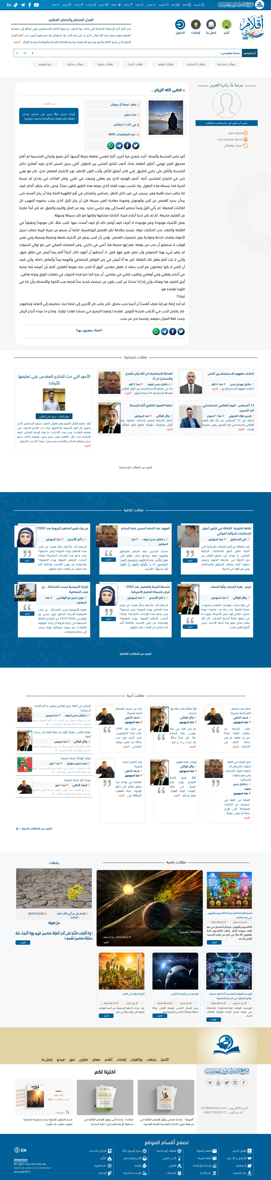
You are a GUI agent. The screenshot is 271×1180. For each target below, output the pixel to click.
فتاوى (83, 1059)
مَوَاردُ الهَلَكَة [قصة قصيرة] (76, 758)
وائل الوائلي (162, 415)
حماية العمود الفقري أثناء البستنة (151, 404)
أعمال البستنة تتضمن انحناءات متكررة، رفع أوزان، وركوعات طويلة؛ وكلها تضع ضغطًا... (147, 422)
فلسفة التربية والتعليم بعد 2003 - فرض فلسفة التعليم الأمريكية (147, 589)
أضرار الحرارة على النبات (133, 993)
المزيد (215, 388)
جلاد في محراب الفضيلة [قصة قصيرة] (129, 710)
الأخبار (165, 1059)
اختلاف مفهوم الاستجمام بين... (236, 388)
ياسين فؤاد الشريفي (240, 415)
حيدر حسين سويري (77, 763)
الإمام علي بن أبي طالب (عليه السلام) (71, 915)
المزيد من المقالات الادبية (36, 828)
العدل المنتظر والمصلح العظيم (71, 19)
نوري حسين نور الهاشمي (70, 597)
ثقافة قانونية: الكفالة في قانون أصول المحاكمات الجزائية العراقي (226, 530)
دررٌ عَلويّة (54, 922)
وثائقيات (136, 1059)
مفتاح (96, 1059)
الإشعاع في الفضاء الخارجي (184, 993)
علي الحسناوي (238, 539)
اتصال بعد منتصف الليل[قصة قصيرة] (241, 710)
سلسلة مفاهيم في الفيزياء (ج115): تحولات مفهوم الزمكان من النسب (206, 53)
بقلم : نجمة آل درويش (124, 104)
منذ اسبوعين (241, 722)
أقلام (108, 1059)
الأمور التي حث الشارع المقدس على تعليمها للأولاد (54, 379)
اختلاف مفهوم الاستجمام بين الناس (231, 373)
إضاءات (121, 1059)
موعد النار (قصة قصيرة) (77, 780)
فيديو (61, 1059)
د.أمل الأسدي (75, 539)
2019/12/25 (36, 913)
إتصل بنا (47, 1059)
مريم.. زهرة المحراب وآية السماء (231, 586)
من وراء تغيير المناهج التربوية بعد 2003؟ (62, 527)
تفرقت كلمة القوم (186, 761)
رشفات (54, 862)
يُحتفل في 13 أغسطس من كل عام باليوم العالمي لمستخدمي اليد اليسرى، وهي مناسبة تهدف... (228, 424)
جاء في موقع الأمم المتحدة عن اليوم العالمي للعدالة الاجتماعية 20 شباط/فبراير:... (147, 390)
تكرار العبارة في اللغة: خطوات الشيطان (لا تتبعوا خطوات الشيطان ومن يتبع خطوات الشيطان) (238, 770)
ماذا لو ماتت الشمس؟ (190, 931)
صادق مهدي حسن (240, 384)
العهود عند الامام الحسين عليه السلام (145, 527)
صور (72, 1059)
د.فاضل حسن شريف (158, 384)
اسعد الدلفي (241, 717)
